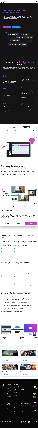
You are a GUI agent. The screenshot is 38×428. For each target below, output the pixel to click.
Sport (22, 411)
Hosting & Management (9, 388)
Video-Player (9, 390)
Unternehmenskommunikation (26, 403)
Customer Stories (15, 404)
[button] (29, 1)
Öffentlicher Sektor (24, 408)
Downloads (16, 411)
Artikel (15, 407)
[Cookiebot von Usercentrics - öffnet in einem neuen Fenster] (32, 203)
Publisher (22, 409)
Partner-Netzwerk (8, 404)
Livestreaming (16, 386)
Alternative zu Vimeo (24, 386)
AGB (8, 408)
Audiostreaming (16, 387)
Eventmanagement (24, 406)
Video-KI (15, 392)
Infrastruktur (9, 396)
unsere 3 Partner (7, 211)
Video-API (9, 394)
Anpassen (18, 223)
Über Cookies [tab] (33, 206)
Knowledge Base (16, 410)
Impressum (9, 411)
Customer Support (15, 414)
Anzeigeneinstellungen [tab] (24, 206)
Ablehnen (7, 223)
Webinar (15, 390)
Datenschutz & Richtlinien (9, 406)
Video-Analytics (16, 393)
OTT (8, 391)
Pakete (22, 387)
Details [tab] (14, 206)
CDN (8, 393)
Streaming (9, 386)
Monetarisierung (16, 395)
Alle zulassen (31, 223)
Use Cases (6, 360)
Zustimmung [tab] (5, 206)
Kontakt (22, 389)
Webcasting (16, 389)
